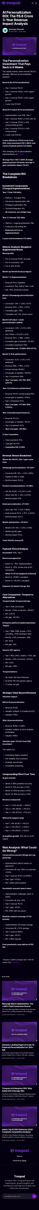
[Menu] (36, 3)
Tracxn (20, 154)
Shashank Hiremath (16, 29)
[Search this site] (32, 3)
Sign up (19, 1156)
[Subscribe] (34, 1196)
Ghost (24, 1161)
